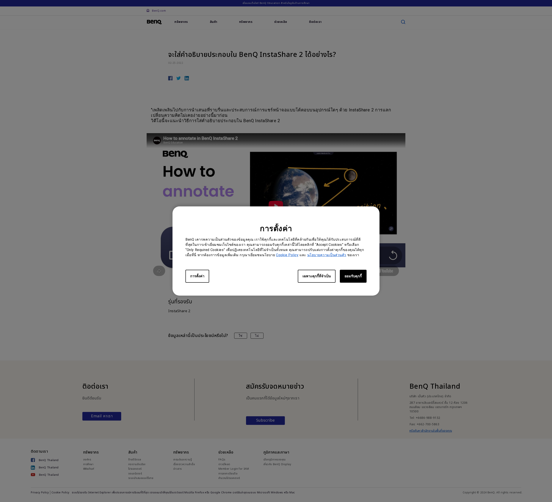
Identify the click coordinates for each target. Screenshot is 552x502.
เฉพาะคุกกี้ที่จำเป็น (317, 276)
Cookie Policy (287, 255)
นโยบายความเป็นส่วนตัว (326, 255)
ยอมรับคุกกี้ (353, 276)
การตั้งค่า (197, 276)
